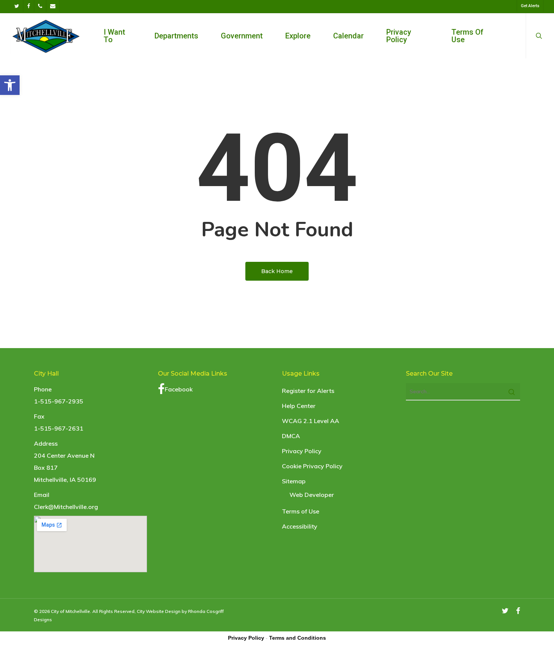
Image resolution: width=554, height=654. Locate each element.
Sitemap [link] (294, 481)
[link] (10, 85)
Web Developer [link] (311, 494)
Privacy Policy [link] (301, 451)
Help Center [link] (298, 406)
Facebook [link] (179, 389)
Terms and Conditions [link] (297, 638)
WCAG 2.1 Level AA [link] (310, 421)
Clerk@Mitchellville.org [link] (66, 506)
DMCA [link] (291, 436)
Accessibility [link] (299, 526)
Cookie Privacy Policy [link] (312, 466)
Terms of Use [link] (300, 511)
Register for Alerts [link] (308, 390)
